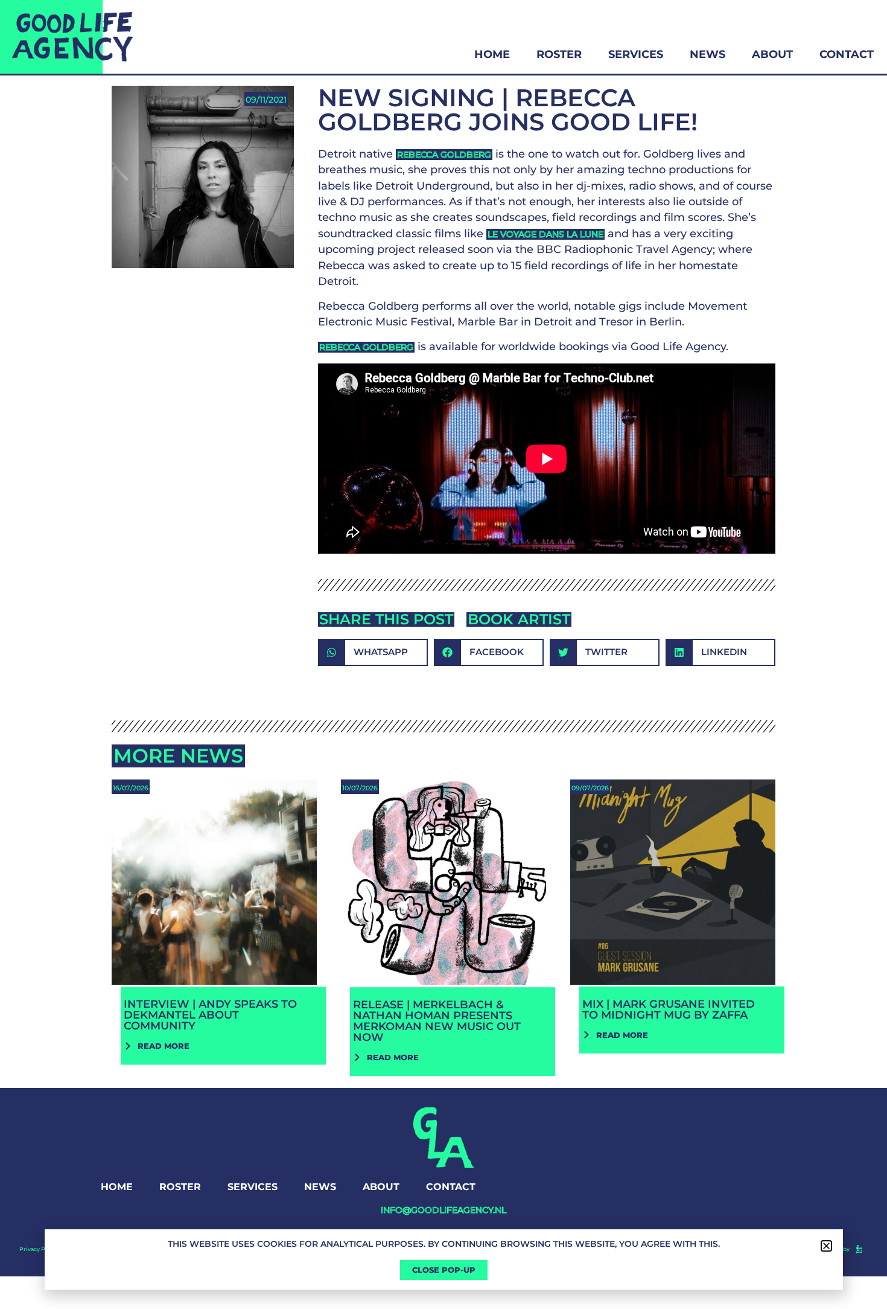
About (772, 54)
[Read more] (214, 912)
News (707, 54)
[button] (373, 652)
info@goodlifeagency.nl (443, 1210)
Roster (559, 54)
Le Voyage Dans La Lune (545, 234)
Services (635, 54)
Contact (846, 54)
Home (492, 54)
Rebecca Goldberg (444, 154)
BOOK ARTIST (519, 619)
